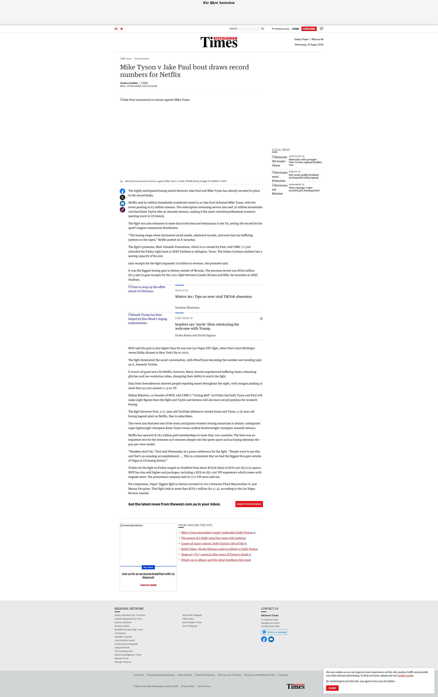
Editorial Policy (185, 675)
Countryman (120, 633)
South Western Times (192, 622)
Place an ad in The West (229, 675)
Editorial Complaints (205, 675)
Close (332, 688)
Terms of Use (203, 686)
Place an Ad (317, 39)
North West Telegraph (192, 615)
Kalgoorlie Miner (122, 647)
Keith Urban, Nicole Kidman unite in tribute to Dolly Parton (219, 549)
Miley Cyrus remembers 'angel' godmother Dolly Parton (217, 532)
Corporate (283, 675)
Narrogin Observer (123, 662)
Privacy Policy (188, 686)
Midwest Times (121, 658)
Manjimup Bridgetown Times (128, 654)
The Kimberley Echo (124, 651)
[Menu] (116, 28)
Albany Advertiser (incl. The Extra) (130, 615)
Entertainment (142, 58)
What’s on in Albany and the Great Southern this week (216, 560)
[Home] (121, 29)
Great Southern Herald (125, 640)
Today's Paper (301, 39)
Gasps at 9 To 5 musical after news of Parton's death (214, 554)
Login (295, 28)
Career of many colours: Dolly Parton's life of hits (212, 543)
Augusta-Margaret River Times (128, 618)
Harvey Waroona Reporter (126, 644)
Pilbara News (188, 618)
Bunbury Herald (122, 626)
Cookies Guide (405, 675)
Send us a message (276, 632)
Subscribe (309, 28)
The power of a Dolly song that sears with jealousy (213, 538)
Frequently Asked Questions (161, 675)
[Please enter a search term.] (262, 28)
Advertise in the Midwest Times (259, 675)
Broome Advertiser (123, 622)
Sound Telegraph (190, 626)
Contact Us (138, 675)
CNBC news (125, 58)
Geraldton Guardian (123, 636)
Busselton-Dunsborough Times (129, 629)
